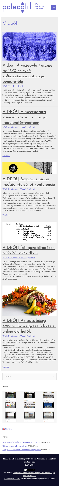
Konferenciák (14, 127)
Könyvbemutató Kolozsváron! (14, 446)
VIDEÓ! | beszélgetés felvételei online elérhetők (29, 326)
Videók (11, 86)
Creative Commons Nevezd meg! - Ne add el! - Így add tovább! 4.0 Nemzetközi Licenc (29, 476)
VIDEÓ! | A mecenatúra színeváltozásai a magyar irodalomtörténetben (25, 117)
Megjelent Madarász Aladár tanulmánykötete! (21, 450)
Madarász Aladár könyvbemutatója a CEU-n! (21, 442)
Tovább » (6, 156)
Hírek (4, 86)
